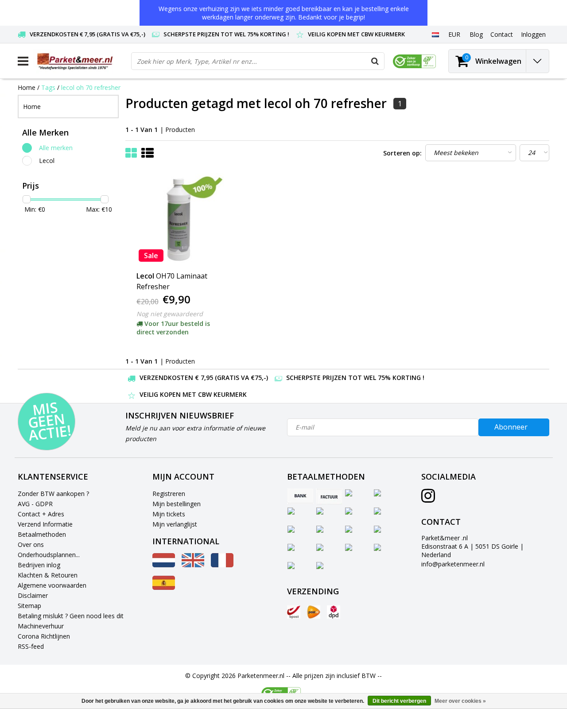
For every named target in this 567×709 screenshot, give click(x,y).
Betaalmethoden (42, 534)
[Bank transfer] (300, 496)
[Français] (222, 565)
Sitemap (29, 605)
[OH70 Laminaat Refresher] (178, 219)
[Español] (163, 587)
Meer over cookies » (460, 701)
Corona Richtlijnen (44, 636)
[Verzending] (293, 612)
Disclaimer (33, 595)
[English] (193, 565)
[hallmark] (414, 61)
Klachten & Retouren (48, 575)
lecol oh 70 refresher (90, 87)
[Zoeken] (375, 61)
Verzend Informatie (45, 524)
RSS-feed (31, 646)
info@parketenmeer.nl (453, 564)
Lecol (46, 160)
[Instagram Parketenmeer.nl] (428, 499)
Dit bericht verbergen (399, 701)
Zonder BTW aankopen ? (53, 493)
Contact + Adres (41, 514)
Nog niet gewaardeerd (169, 314)
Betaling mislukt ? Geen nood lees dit (71, 616)
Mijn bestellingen (176, 504)
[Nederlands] (435, 34)
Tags (48, 87)
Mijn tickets (168, 514)
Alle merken (56, 147)
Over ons (31, 544)
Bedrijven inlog (39, 565)
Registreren (168, 493)
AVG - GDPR (35, 504)
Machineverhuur (41, 626)
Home (26, 87)
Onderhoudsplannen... (49, 554)
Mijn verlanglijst (174, 524)
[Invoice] (329, 496)
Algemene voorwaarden (52, 585)
